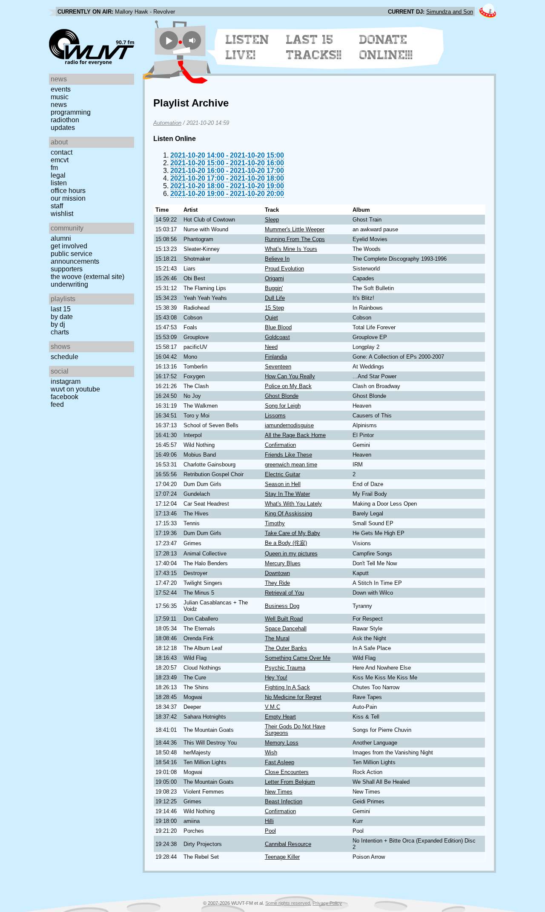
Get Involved (69, 246)
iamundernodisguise (289, 425)
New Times (279, 791)
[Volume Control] (193, 40)
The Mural (277, 638)
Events (61, 89)
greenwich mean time (291, 464)
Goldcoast (277, 337)
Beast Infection (283, 801)
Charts (60, 332)
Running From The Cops (295, 239)
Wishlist (62, 213)
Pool (270, 831)
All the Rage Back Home (295, 435)
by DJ (58, 324)
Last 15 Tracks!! (314, 47)
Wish (271, 752)
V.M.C (272, 707)
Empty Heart (280, 716)
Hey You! (276, 677)
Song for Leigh (283, 406)
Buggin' (274, 288)
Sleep (272, 219)
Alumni (61, 238)
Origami (274, 278)
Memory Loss (281, 742)
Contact (61, 152)
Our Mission (68, 198)
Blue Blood (278, 327)
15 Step (274, 308)
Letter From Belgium (290, 782)
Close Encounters (287, 772)
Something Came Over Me (297, 658)
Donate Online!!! (386, 47)
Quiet (271, 317)
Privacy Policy (327, 903)
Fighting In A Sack (287, 687)
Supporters (67, 269)
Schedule (64, 356)
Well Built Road (284, 619)
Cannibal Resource (288, 844)
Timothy (275, 523)
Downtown (277, 573)
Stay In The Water (287, 494)
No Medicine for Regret (293, 697)
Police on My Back (288, 386)
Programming (71, 112)
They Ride (277, 583)
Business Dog (282, 606)
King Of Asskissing (288, 513)
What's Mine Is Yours (291, 249)
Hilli (269, 821)
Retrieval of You (284, 593)
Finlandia (276, 357)
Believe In (277, 259)
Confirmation (280, 445)
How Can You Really (290, 376)
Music (60, 97)
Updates (63, 127)
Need (271, 347)
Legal (58, 175)
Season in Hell (283, 484)
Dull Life (275, 298)
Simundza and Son (449, 12)
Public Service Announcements (75, 257)
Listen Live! (248, 47)
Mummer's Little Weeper (294, 229)
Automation (167, 123)
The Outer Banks (286, 648)
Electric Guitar (282, 474)
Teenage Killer (282, 857)
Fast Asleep (279, 762)
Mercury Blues (283, 563)
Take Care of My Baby (292, 533)
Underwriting (69, 284)
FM (54, 167)
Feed (57, 404)
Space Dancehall (286, 628)
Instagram (65, 381)
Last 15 (61, 309)
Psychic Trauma (285, 668)
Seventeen (278, 366)
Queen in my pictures (291, 553)
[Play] (168, 40)
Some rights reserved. (288, 903)
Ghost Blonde (281, 396)
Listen (59, 183)
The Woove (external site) (87, 276)
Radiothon (65, 120)
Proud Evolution (284, 268)
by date (62, 316)
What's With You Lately (293, 504)
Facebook (64, 396)
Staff (57, 206)
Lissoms (275, 415)
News (59, 104)
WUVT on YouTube (75, 389)
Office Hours (68, 190)
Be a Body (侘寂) (286, 543)
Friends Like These (288, 455)
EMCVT (60, 160)
